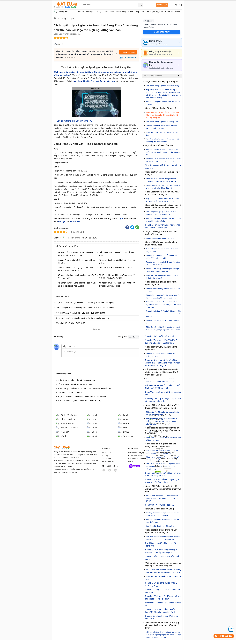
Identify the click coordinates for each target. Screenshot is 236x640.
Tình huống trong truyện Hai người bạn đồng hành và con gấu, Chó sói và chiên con (163, 296)
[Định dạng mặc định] (80, 346)
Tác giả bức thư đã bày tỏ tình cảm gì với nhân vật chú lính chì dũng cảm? (162, 451)
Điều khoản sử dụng (136, 453)
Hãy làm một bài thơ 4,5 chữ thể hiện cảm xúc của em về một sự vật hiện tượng (162, 200)
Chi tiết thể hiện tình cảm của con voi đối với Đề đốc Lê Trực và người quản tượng (163, 160)
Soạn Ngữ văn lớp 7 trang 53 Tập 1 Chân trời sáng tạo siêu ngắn (163, 400)
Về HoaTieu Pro (108, 461)
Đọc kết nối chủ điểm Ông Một (159, 145)
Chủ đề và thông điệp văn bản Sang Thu (74, 121)
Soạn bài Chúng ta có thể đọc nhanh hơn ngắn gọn (163, 590)
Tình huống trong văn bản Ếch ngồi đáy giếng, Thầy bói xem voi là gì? (161, 256)
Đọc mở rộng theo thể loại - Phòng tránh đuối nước (162, 617)
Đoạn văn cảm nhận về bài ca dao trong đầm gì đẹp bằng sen (163, 438)
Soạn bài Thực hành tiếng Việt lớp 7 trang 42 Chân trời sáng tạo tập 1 (161, 341)
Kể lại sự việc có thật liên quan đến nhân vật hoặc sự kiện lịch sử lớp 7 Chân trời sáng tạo (161, 372)
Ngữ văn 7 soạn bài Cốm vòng (159, 509)
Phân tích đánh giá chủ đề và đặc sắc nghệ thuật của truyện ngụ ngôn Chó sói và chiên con (163, 329)
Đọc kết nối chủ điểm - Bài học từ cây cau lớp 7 (163, 604)
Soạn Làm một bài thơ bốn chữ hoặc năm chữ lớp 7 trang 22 (162, 193)
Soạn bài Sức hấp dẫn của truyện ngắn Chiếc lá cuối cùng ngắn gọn (162, 481)
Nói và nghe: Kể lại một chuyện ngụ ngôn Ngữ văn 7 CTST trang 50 (163, 386)
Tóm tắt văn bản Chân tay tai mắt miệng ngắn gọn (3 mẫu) (161, 355)
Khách (150, 21)
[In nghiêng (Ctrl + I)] (74, 346)
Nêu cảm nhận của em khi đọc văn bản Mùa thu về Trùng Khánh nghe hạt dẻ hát (163, 538)
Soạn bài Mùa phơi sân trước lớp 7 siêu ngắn (162, 557)
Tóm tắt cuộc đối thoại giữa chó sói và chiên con (163, 321)
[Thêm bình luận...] (100, 353)
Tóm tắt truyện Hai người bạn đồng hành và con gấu (163, 290)
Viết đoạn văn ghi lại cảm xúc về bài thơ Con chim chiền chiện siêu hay (163, 219)
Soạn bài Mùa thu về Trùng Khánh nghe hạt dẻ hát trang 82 (161, 531)
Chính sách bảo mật (136, 456)
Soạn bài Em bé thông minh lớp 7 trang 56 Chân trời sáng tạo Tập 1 (160, 406)
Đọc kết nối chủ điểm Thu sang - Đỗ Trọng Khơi (160, 544)
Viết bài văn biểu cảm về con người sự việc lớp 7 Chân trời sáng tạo (163, 564)
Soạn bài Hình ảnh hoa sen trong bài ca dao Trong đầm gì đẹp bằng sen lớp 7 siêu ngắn (163, 430)
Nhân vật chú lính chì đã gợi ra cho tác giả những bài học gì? (162, 458)
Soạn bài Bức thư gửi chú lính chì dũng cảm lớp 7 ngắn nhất (161, 445)
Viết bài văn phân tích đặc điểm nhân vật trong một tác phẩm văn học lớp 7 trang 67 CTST (162, 498)
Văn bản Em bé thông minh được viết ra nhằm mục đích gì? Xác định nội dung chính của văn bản (163, 421)
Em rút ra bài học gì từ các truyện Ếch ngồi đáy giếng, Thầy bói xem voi (162, 270)
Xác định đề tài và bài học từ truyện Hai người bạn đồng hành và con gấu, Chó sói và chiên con (163, 304)
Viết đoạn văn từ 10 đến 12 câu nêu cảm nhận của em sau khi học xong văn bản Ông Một (163, 152)
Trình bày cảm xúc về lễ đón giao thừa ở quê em (163, 577)
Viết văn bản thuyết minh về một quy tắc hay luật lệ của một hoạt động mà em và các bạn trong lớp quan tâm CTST (163, 634)
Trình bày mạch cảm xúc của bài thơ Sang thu (162, 133)
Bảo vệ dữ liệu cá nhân (137, 459)
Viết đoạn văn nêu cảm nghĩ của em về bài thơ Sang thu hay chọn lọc (162, 140)
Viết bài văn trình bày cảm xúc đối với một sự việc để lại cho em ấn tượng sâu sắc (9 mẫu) (163, 571)
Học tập (63, 18)
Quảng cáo (106, 459)
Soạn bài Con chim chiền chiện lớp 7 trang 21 (162, 173)
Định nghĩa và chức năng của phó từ (160, 238)
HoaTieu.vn (75, 222)
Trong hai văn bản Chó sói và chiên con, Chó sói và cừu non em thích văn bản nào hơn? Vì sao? (163, 313)
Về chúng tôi (107, 453)
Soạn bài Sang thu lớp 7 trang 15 (160, 108)
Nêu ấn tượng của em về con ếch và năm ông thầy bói (162, 250)
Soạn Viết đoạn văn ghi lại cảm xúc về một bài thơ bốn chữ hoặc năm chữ (163, 206)
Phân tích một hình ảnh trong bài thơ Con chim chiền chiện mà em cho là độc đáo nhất (163, 180)
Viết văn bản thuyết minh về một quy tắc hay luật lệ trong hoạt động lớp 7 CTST (162, 625)
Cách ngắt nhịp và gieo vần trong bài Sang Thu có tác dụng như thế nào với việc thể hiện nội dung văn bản (162, 115)
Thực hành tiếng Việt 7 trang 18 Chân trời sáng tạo (163, 166)
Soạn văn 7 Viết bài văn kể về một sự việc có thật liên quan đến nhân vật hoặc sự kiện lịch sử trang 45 (162, 363)
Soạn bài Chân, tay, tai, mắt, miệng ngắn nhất (161, 348)
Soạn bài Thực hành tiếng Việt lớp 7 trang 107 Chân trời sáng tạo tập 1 (161, 610)
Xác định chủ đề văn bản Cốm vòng (160, 526)
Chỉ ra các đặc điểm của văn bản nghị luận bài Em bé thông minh (162, 413)
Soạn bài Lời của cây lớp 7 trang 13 (161, 82)
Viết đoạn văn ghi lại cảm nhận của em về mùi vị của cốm (162, 520)
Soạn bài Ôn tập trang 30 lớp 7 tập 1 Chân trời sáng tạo (162, 233)
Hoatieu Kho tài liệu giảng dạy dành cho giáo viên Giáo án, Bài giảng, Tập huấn (65, 4)
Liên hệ (105, 456)
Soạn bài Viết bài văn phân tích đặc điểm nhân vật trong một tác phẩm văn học (163, 489)
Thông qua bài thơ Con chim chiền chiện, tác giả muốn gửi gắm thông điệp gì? (163, 186)
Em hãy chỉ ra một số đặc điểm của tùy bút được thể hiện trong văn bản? (162, 514)
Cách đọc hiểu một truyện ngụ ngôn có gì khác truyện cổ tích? (162, 276)
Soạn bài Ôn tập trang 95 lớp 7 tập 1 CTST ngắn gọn (161, 584)
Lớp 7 (71, 18)
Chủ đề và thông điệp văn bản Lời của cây (162, 86)
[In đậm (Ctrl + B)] (70, 346)
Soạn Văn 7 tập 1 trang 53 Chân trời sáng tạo (163, 393)
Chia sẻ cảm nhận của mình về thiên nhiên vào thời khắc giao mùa (162, 127)
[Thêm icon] (64, 346)
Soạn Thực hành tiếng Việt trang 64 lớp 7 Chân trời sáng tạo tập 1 (163, 474)
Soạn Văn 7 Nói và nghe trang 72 (159, 505)
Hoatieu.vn (55, 18)
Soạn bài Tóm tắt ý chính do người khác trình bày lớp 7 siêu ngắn (162, 226)
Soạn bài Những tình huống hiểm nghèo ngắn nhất (161, 283)
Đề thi (177, 12)
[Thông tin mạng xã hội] (134, 468)
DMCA (130, 461)
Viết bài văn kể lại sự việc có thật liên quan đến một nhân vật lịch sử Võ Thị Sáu (162, 380)
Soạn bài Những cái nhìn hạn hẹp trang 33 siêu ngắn (161, 243)
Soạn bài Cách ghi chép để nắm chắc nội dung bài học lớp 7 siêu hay (163, 597)
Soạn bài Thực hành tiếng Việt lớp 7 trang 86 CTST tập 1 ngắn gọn (161, 551)
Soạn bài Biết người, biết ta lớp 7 (159, 336)
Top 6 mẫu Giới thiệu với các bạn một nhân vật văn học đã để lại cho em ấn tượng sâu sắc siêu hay (163, 466)
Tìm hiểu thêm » (69, 58)
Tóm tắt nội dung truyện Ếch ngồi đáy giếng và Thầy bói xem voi (163, 263)
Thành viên (162, 5)
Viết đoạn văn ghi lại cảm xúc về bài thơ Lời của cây (163, 103)
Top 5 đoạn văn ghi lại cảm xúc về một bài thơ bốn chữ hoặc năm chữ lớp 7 (162, 213)
